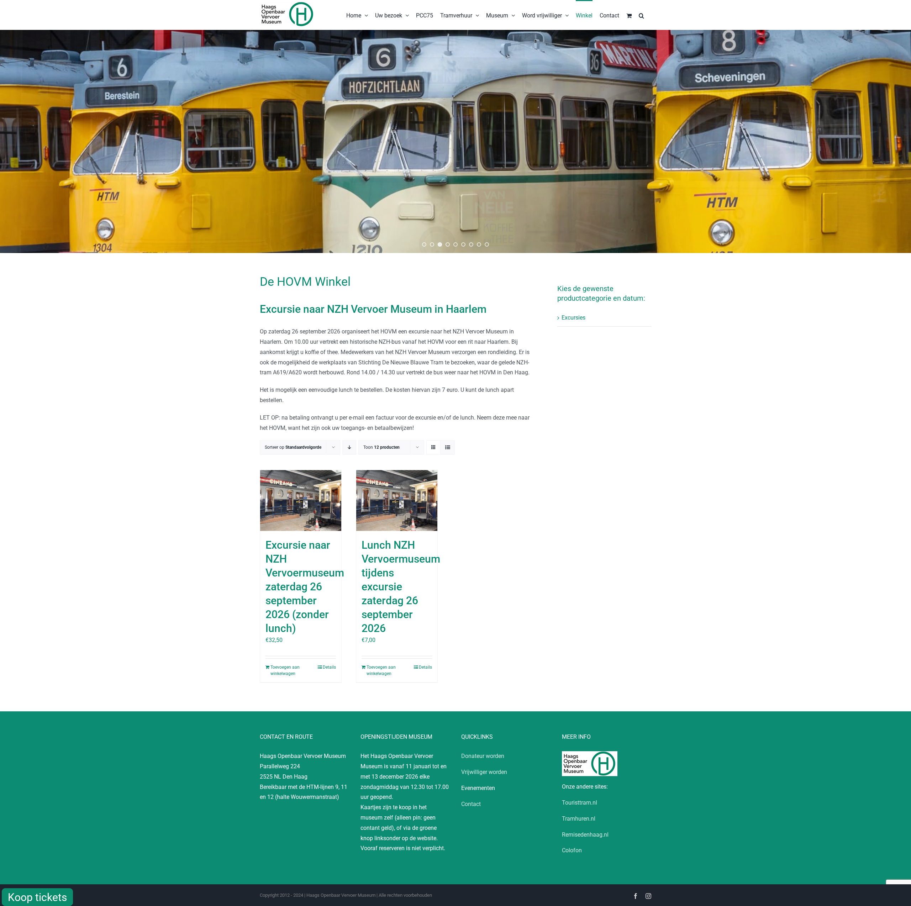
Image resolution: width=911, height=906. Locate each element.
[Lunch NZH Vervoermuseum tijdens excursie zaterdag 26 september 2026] (396, 500)
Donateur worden (482, 756)
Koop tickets (37, 897)
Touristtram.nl (579, 802)
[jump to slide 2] (432, 244)
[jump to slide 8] (479, 244)
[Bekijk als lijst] (447, 447)
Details (329, 667)
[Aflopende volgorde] (349, 447)
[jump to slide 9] (487, 244)
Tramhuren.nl (578, 818)
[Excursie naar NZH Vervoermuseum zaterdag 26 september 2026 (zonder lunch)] (300, 500)
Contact (471, 804)
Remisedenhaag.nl (585, 834)
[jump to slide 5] (455, 244)
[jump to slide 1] (424, 244)
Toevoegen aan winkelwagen (285, 670)
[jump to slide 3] (440, 244)
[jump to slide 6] (463, 244)
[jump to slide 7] (471, 244)
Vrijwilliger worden (484, 772)
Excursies (573, 317)
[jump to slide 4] (448, 244)
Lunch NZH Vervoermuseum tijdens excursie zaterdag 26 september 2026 (401, 586)
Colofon (572, 850)
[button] (641, 15)
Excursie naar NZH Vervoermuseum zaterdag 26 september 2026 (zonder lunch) (304, 586)
